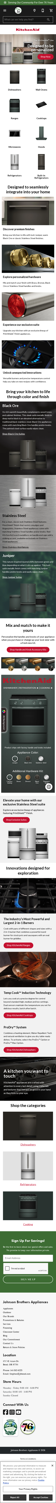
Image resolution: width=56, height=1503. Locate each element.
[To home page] (18, 10)
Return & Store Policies (14, 1347)
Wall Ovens (41, 89)
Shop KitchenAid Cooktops (20, 1015)
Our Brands (8, 1316)
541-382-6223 (16, 1370)
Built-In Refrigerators (41, 176)
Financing (7, 1328)
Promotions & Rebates (13, 1320)
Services (6, 1324)
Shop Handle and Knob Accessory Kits (28, 649)
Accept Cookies (40, 1497)
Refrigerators (15, 175)
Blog (5, 1335)
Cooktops (41, 118)
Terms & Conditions (28, 1459)
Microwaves (15, 147)
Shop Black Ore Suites (13, 433)
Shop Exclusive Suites (16, 820)
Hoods (41, 147)
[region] (28, 1482)
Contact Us (8, 1343)
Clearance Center (11, 1332)
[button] (4, 10)
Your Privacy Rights (28, 1489)
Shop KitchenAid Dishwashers (21, 1050)
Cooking (28, 1224)
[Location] (34, 10)
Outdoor (7, 1312)
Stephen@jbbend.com (20, 1374)
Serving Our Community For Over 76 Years (30, 2)
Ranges (14, 118)
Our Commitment (11, 1339)
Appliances (8, 1308)
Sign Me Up (28, 1279)
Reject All (14, 1497)
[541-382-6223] (42, 10)
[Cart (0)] (51, 10)
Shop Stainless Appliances (15, 547)
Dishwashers (14, 89)
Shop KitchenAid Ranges (18, 945)
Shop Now (45, 56)
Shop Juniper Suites (12, 577)
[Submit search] (48, 19)
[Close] (52, 1465)
